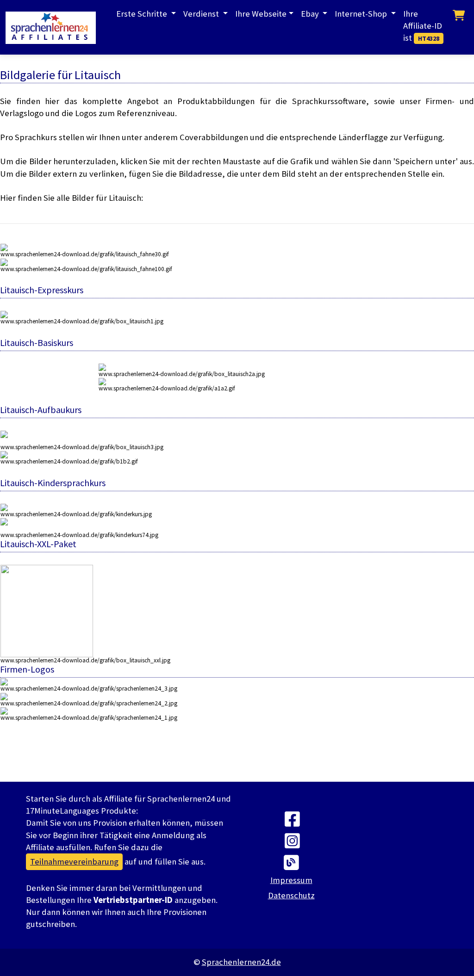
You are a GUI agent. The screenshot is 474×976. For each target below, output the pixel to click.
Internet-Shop (362, 13)
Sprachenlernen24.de (241, 962)
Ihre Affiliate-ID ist (422, 25)
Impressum (291, 880)
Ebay (311, 13)
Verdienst (202, 13)
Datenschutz (291, 895)
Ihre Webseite (261, 13)
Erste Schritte (142, 13)
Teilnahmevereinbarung (74, 861)
